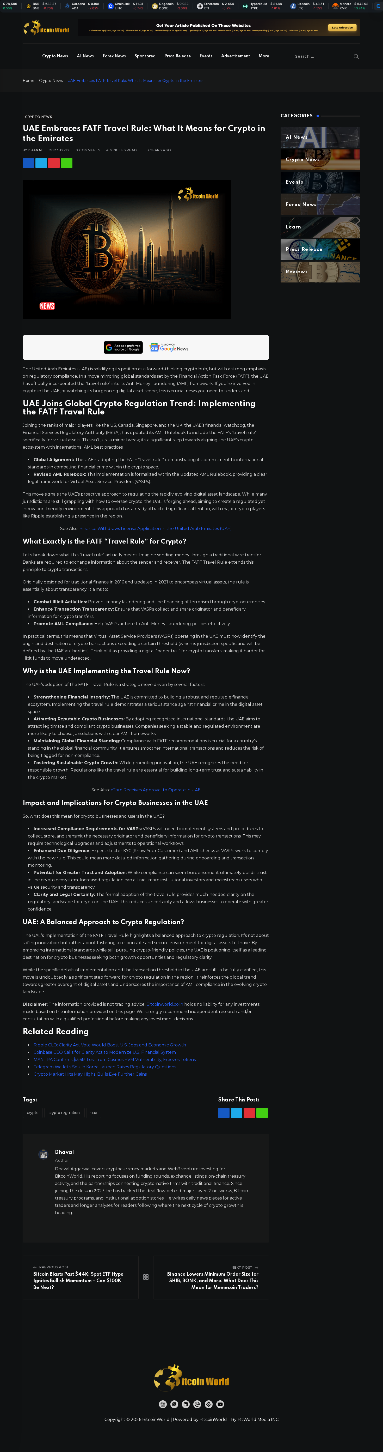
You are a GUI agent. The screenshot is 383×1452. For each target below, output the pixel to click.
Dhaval (35, 150)
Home (28, 80)
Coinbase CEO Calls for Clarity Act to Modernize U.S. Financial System (105, 1052)
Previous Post (54, 1267)
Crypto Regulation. (64, 1112)
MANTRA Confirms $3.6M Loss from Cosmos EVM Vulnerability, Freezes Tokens (115, 1059)
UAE (93, 1112)
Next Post (242, 1267)
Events (206, 56)
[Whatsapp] (66, 163)
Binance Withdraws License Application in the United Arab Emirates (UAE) (155, 528)
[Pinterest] (54, 163)
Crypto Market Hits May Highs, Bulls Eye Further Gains (90, 1074)
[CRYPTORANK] (378, 6)
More (264, 56)
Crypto (33, 1112)
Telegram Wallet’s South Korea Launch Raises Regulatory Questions (105, 1066)
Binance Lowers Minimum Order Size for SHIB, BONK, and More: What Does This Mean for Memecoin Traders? (212, 1281)
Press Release (177, 56)
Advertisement (235, 56)
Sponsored (145, 56)
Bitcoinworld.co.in (165, 1004)
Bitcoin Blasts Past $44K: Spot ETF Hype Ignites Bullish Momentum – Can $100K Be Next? (78, 1281)
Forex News (114, 56)
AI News (85, 56)
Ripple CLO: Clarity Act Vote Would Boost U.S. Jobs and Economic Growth (110, 1045)
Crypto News (55, 56)
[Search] (356, 56)
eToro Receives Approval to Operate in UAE (156, 789)
